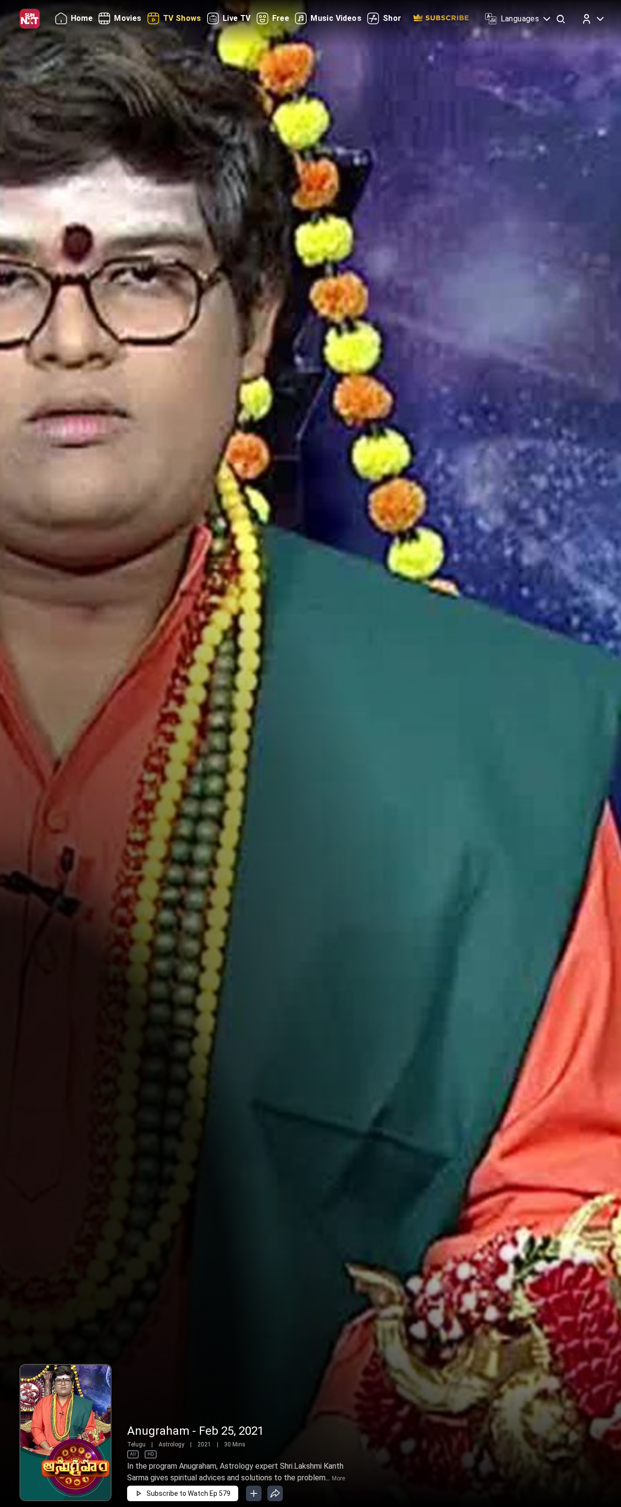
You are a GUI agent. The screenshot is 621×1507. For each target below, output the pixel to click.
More (338, 1478)
